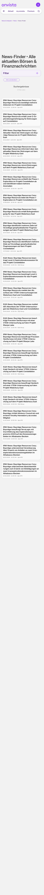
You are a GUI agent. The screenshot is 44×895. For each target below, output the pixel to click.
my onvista (20, 11)
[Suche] (39, 11)
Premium (30, 11)
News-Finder (22, 21)
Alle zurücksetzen (11, 80)
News (15, 21)
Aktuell (10, 11)
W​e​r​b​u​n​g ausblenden (29, 37)
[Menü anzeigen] (4, 11)
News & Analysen (7, 21)
